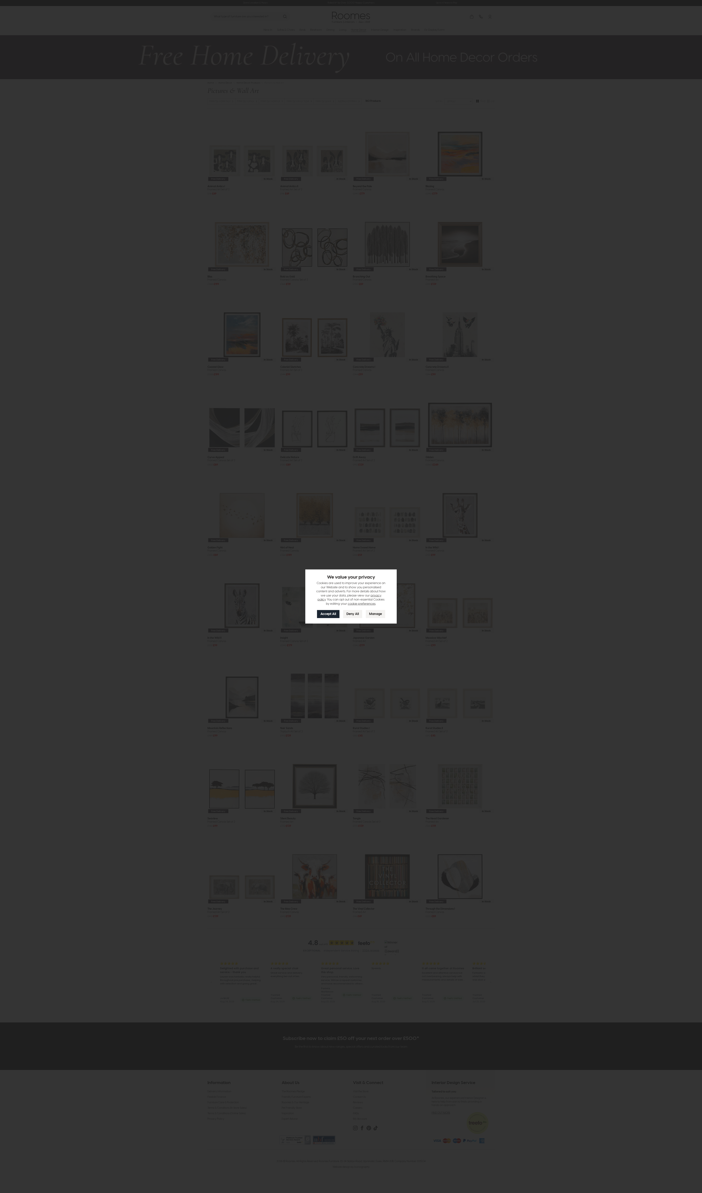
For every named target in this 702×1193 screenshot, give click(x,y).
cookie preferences (361, 603)
